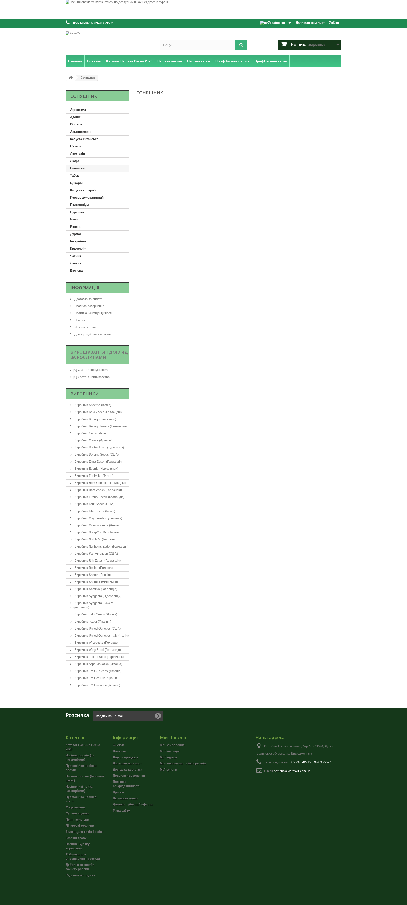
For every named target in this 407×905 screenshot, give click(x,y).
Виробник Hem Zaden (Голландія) (97, 490)
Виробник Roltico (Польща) (93, 567)
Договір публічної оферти (92, 334)
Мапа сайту (121, 810)
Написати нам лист (310, 23)
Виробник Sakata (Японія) (92, 575)
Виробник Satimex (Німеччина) (95, 582)
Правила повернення (88, 306)
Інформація (84, 288)
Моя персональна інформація (183, 763)
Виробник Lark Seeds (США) (93, 504)
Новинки (119, 751)
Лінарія (75, 263)
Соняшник (78, 168)
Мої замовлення (172, 745)
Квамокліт (78, 248)
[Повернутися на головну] (70, 78)
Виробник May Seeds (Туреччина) (97, 518)
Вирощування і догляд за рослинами (99, 354)
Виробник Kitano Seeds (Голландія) (98, 497)
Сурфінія (77, 212)
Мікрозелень (75, 807)
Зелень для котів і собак (84, 832)
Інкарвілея (78, 241)
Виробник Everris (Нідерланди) (95, 468)
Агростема (78, 110)
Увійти (334, 23)
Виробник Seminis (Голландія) (95, 589)
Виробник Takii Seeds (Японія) (95, 614)
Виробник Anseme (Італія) (92, 405)
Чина (74, 219)
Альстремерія (80, 131)
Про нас (79, 320)
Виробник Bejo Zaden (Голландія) (97, 412)
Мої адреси (168, 757)
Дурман (76, 234)
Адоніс (75, 117)
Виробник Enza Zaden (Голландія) (97, 461)
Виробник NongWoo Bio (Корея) (96, 532)
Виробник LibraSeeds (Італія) (94, 511)
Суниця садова (77, 813)
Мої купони (168, 769)
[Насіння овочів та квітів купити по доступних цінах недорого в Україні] (203, 9)
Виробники (84, 394)
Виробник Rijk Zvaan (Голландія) (97, 560)
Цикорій (76, 183)
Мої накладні (170, 751)
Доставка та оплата (87, 299)
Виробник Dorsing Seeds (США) (96, 454)
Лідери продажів (125, 757)
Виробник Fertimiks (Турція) (93, 475)
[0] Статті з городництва (90, 370)
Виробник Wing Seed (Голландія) (97, 650)
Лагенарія (77, 153)
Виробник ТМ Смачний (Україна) (96, 685)
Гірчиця (76, 124)
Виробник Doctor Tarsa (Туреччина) (98, 447)
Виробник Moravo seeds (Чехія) (96, 525)
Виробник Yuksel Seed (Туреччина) (98, 657)
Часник (75, 256)
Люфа (74, 161)
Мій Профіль (173, 737)
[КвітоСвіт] (109, 40)
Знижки (118, 745)
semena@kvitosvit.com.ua (292, 771)
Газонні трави (76, 838)
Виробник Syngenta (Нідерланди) (97, 596)
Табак (74, 175)
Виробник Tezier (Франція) (92, 621)
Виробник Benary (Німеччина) (94, 419)
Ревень (75, 226)
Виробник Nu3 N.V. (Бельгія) (94, 539)
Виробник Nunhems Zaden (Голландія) (100, 546)
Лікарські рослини (80, 825)
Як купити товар (85, 327)
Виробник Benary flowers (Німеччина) (100, 426)
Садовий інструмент (81, 875)
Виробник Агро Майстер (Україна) (97, 664)
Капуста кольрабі (83, 190)
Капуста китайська (84, 139)
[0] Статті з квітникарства (91, 377)
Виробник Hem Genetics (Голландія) (99, 483)
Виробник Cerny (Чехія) (90, 433)
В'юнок (75, 146)
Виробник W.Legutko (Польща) (95, 642)
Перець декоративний (87, 197)
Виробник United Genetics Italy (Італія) (101, 635)
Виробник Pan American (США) (95, 553)
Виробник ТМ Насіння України (95, 678)
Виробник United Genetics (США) (97, 628)
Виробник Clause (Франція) (92, 440)
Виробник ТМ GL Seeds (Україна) (97, 671)
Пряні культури (77, 819)
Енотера (76, 270)
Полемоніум (79, 205)
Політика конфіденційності (92, 313)
